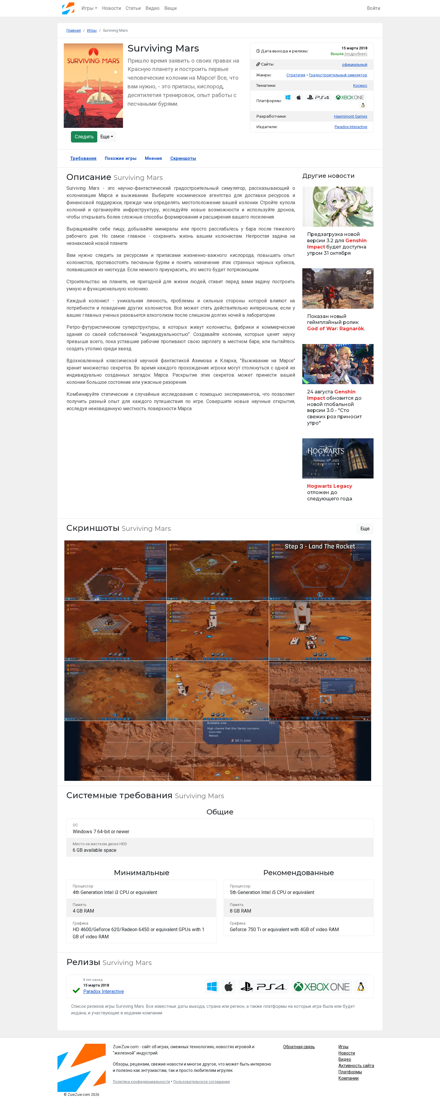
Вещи (170, 8)
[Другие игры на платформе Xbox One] (349, 97)
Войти (373, 8)
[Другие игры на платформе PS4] (318, 97)
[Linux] (360, 986)
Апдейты (313, 219)
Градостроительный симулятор (338, 75)
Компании (349, 1078)
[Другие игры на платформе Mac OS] (299, 97)
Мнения (153, 158)
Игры (343, 1046)
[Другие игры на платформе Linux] (363, 105)
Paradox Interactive (103, 991)
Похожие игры (120, 158)
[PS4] (263, 986)
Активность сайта (356, 1065)
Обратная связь (299, 1046)
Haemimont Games (350, 116)
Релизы (312, 470)
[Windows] (212, 986)
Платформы (350, 1071)
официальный (354, 64)
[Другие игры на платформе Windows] (288, 97)
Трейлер (312, 301)
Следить (84, 137)
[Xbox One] (321, 986)
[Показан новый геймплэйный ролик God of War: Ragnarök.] (338, 302)
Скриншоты (183, 158)
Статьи (133, 8)
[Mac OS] (228, 986)
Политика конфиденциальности (141, 1082)
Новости (111, 8)
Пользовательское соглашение (201, 1082)
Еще (105, 137)
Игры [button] (87, 8)
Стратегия (295, 75)
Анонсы (312, 376)
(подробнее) (356, 53)
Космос (360, 85)
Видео (152, 8)
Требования (83, 158)
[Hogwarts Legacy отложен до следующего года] (338, 472)
